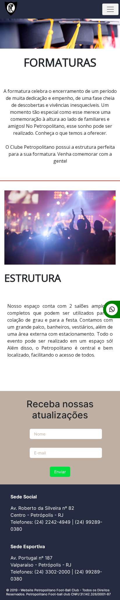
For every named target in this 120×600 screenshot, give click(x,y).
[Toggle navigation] (110, 9)
